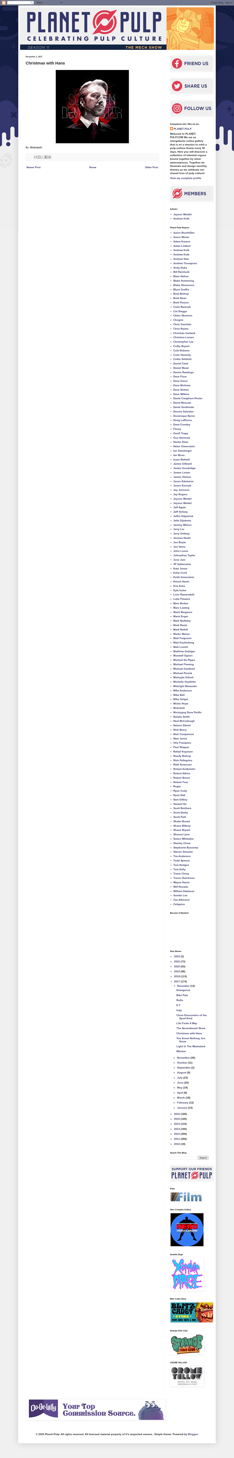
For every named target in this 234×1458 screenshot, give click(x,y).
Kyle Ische (179, 590)
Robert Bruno (181, 777)
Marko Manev (181, 633)
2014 (177, 1123)
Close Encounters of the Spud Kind (191, 1017)
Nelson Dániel (182, 725)
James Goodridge (184, 468)
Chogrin (178, 319)
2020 (177, 966)
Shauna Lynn (181, 834)
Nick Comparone (183, 734)
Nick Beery (180, 729)
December (183, 985)
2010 (177, 1144)
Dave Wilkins (181, 394)
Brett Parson (181, 302)
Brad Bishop (181, 293)
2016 (177, 1113)
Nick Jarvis (180, 738)
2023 (177, 956)
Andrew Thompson (185, 263)
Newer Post (34, 167)
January (182, 1107)
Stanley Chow (181, 843)
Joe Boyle (179, 542)
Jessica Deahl (182, 537)
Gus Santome (181, 437)
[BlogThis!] (39, 157)
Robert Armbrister (184, 768)
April (180, 1092)
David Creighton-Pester (187, 398)
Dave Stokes (181, 389)
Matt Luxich (180, 646)
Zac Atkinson (181, 899)
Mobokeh (179, 707)
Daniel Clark (180, 363)
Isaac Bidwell (181, 459)
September (184, 1067)
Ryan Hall (179, 795)
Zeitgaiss (179, 904)
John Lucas (180, 550)
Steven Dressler (183, 851)
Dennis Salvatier (183, 411)
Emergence (183, 990)
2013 (177, 1128)
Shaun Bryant (181, 829)
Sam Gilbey (180, 799)
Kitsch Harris (181, 581)
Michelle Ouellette (184, 681)
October (182, 1062)
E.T (178, 1005)
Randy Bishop (182, 755)
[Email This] (35, 157)
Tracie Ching (181, 873)
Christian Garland (184, 333)
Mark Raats (180, 625)
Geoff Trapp (180, 433)
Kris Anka (179, 585)
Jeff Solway (180, 511)
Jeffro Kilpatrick (183, 516)
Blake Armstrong (183, 280)
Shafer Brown (181, 821)
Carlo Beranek (182, 306)
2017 (177, 981)
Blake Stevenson (183, 285)
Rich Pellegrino (182, 760)
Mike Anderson (182, 690)
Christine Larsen (183, 337)
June (180, 1082)
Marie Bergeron (182, 612)
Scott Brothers (182, 808)
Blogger (193, 1434)
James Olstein (182, 476)
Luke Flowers (181, 598)
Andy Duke (180, 267)
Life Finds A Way (186, 1023)
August (182, 1072)
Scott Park (179, 816)
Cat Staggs (180, 311)
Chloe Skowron (182, 315)
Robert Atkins (181, 773)
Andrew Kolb (181, 218)
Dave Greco (180, 380)
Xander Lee (180, 895)
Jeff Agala (179, 507)
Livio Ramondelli (183, 594)
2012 (177, 1133)
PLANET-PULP (182, 128)
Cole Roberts (181, 350)
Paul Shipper (181, 747)
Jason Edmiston (183, 481)
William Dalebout (183, 891)
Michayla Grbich (183, 677)
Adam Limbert (182, 245)
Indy (179, 1010)
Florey (177, 428)
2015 (177, 1118)
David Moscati (182, 402)
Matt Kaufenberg (183, 642)
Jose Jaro (179, 559)
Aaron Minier (181, 237)
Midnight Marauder (185, 686)
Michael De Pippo (184, 659)
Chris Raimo (180, 328)
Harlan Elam (180, 441)
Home (92, 167)
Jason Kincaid (182, 485)
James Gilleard (182, 463)
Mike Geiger (180, 699)
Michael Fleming (183, 664)
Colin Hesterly (182, 354)
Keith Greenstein (183, 577)
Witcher (181, 1051)
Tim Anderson (182, 856)
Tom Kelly (179, 869)
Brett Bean (179, 298)
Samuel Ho (180, 803)
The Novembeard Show (190, 1028)
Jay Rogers (180, 494)
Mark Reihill (180, 629)
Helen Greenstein (184, 446)
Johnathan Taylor (184, 555)
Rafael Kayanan (183, 751)
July (180, 1077)
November (183, 1057)
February (183, 1102)
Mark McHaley (182, 620)
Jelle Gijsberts (182, 520)
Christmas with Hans (189, 1033)
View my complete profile (185, 178)
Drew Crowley (181, 424)
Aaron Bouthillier (184, 232)
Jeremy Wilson (182, 524)
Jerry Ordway (181, 533)
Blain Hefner (181, 276)
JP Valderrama (182, 564)
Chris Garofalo (182, 324)
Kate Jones (180, 568)
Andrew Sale (181, 258)
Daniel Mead (181, 367)
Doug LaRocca (182, 420)
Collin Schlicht (182, 359)
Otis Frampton (182, 742)
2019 (177, 971)
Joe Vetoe (179, 546)
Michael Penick (182, 673)
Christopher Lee (183, 341)
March (181, 1097)
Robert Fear (180, 782)
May (180, 1087)
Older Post (151, 167)
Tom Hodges (181, 864)
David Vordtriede (183, 407)
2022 (177, 961)
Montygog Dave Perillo (187, 712)
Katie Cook (180, 572)
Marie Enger (180, 616)
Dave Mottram (181, 385)
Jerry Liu (178, 529)
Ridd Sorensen (182, 764)
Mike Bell (179, 694)
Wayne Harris (181, 882)
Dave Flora (180, 376)
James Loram (181, 472)
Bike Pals (182, 995)
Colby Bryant (181, 346)
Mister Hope (180, 703)
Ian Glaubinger (182, 450)
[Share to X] (42, 157)
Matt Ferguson (182, 638)
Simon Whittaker (183, 838)
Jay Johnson (181, 489)
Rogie (177, 786)
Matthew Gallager (184, 651)
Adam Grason (181, 241)
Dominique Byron (184, 415)
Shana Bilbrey (182, 825)
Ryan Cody (180, 790)
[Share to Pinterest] (49, 157)
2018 (177, 976)
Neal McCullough (184, 720)
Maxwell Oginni (183, 655)
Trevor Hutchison (184, 877)
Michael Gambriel (184, 668)
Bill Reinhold (181, 271)
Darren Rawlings (183, 372)
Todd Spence (181, 860)
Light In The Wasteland (190, 1046)
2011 (177, 1138)
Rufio (179, 1000)
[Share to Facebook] (46, 157)
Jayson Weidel (182, 214)
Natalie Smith (181, 716)
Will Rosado (180, 886)
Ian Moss (179, 455)
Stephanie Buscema (185, 847)
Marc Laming (181, 607)
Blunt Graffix (181, 289)
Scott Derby (180, 812)
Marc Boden (180, 603)
